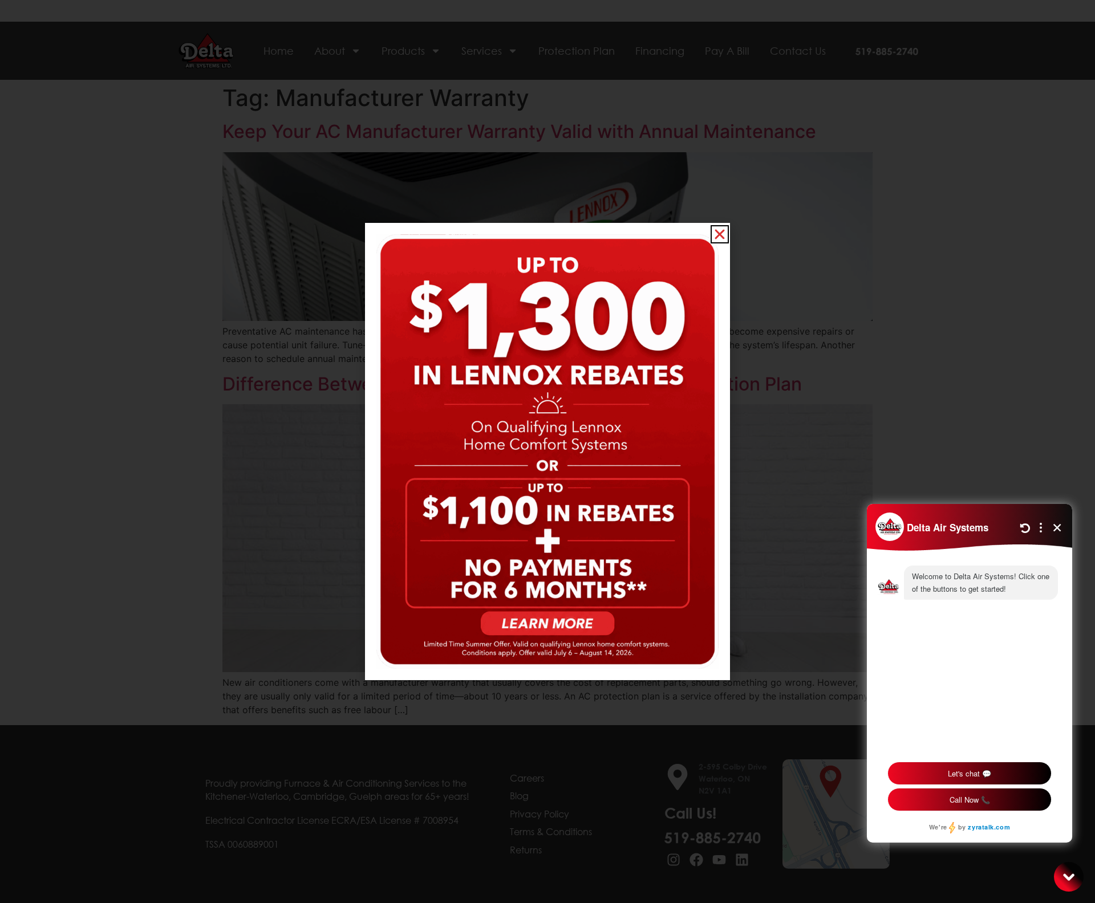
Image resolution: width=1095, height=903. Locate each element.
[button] (720, 234)
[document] (547, 451)
